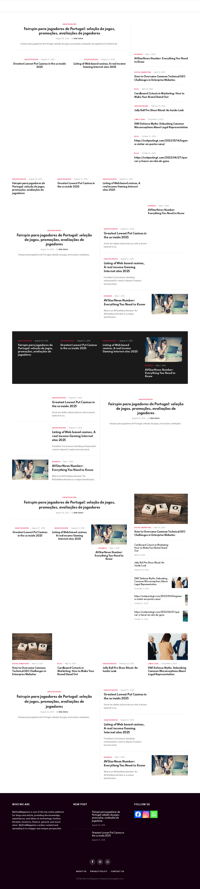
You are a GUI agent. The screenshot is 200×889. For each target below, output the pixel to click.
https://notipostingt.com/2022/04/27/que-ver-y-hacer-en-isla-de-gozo (161, 159)
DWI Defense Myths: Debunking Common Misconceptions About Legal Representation (161, 126)
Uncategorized (69, 24)
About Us (81, 871)
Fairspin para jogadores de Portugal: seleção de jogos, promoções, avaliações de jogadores (69, 31)
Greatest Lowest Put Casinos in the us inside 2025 (39, 65)
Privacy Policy (98, 871)
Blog (136, 89)
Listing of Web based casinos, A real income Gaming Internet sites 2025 (99, 65)
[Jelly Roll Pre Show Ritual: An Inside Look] (180, 566)
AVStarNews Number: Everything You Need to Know (161, 60)
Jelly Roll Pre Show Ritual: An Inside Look (159, 110)
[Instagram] (146, 814)
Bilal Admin (78, 38)
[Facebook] (138, 814)
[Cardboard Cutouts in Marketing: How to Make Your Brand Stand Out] (180, 548)
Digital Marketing (142, 72)
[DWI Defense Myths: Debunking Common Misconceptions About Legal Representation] (180, 582)
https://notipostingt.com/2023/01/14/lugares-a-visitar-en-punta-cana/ (162, 142)
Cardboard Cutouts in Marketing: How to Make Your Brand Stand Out (159, 95)
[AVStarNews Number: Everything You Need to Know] (161, 36)
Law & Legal (139, 119)
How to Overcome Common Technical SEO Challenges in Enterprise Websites (159, 78)
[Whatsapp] (154, 814)
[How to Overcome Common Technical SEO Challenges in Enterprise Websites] (161, 509)
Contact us (117, 871)
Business (138, 54)
